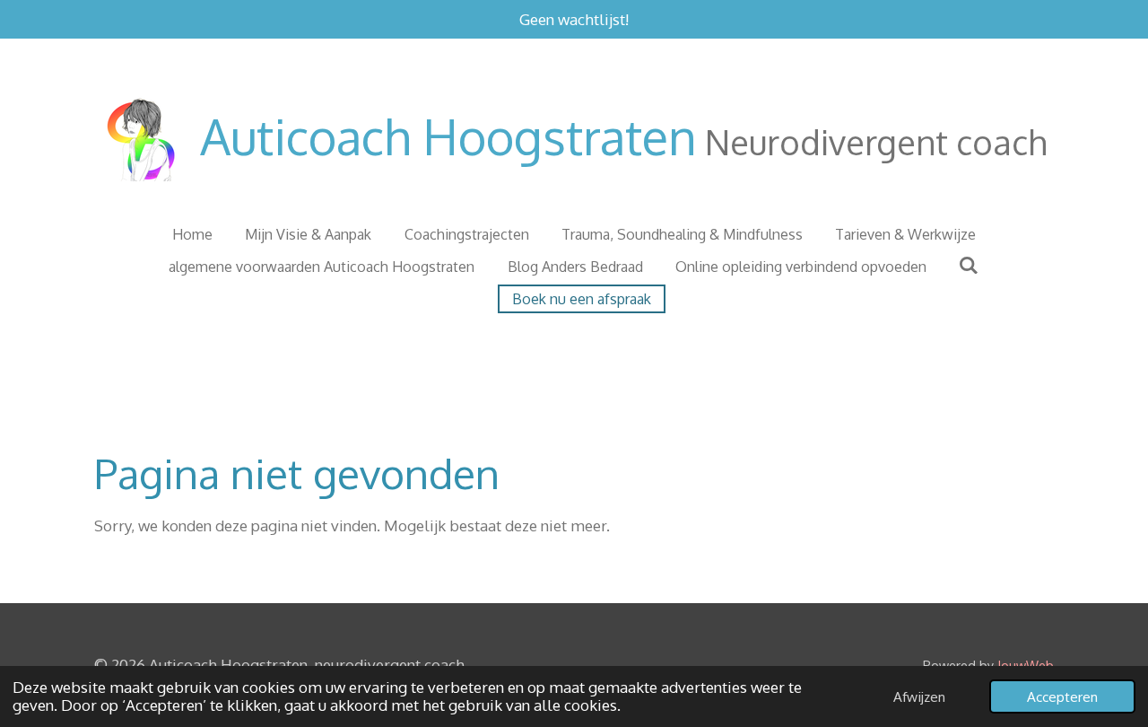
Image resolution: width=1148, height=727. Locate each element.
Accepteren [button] (1062, 696)
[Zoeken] (968, 264)
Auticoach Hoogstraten (623, 136)
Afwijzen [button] (919, 696)
